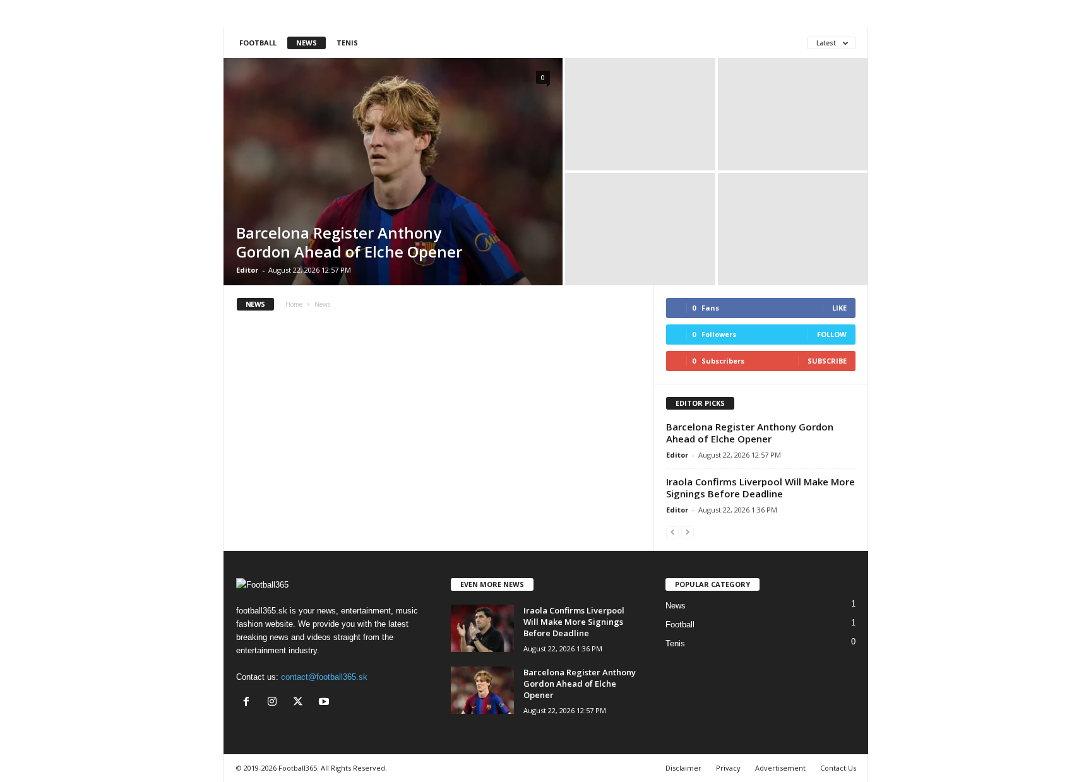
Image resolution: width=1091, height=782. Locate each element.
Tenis (347, 42)
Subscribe (827, 360)
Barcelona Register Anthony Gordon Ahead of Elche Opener (349, 242)
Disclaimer (683, 768)
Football (258, 42)
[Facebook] (249, 703)
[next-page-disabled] (687, 531)
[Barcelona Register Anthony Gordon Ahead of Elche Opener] (393, 171)
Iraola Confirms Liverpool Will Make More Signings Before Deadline (760, 487)
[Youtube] (325, 703)
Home (293, 304)
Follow (832, 334)
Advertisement (780, 768)
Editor (247, 270)
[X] (301, 703)
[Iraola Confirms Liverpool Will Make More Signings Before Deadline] (482, 628)
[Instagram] (275, 703)
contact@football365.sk (324, 677)
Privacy (728, 768)
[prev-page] (672, 531)
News (306, 42)
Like (839, 307)
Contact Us (838, 768)
